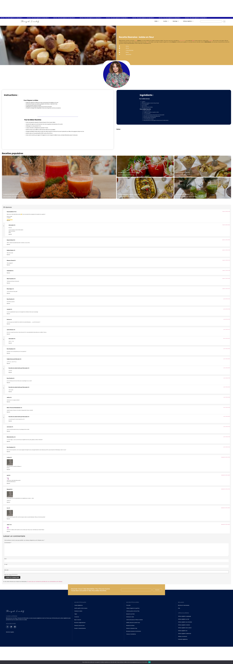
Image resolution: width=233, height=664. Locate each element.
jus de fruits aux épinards (182, 194)
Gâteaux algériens (187, 21)
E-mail (5, 564)
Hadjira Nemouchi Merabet (13, 359)
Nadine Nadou (10, 250)
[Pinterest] (14, 626)
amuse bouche (182, 40)
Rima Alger (9, 288)
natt (8, 475)
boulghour (211, 40)
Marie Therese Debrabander (13, 407)
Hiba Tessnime (10, 278)
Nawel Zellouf (10, 240)
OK (149, 662)
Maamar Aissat (10, 260)
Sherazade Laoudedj (30, 21)
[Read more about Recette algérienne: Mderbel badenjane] (145, 188)
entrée (136, 40)
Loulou (8, 457)
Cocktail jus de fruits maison (11, 194)
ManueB (9, 489)
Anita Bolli (9, 270)
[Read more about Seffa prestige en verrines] (202, 166)
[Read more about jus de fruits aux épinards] (202, 188)
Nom (5, 558)
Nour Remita (10, 299)
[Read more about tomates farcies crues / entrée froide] (145, 166)
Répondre (8, 220)
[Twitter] (11, 626)
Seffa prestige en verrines (182, 172)
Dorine (8, 319)
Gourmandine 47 (11, 211)
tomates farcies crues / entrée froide (128, 172)
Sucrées (165, 21)
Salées (156, 21)
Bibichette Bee (10, 437)
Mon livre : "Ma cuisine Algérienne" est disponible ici (32, 17)
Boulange (175, 21)
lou (7, 508)
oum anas (9, 426)
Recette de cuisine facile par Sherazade (18, 368)
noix (147, 41)
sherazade (11, 225)
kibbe (193, 40)
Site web (6, 569)
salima (8, 397)
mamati (8, 309)
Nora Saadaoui (10, 348)
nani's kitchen (10, 329)
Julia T (8, 524)
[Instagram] (7, 626)
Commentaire (7, 542)
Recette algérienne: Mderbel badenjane (129, 194)
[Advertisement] (116, 8)
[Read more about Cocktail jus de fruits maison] (59, 177)
